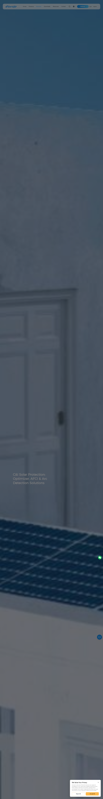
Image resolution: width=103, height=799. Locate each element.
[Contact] (100, 557)
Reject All (78, 793)
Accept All (92, 793)
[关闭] (98, 782)
